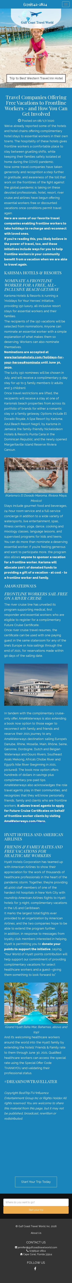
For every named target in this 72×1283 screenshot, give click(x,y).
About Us (36, 1232)
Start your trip (36, 1210)
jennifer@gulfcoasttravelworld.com (37, 1247)
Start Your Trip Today (36, 1182)
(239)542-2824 (35, 4)
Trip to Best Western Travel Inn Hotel (36, 78)
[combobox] (36, 1202)
